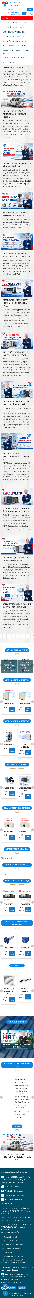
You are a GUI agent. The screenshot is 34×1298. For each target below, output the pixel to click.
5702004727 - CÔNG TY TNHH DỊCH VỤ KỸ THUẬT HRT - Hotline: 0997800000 (16, 1227)
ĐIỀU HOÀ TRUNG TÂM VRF (25, 665)
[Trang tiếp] (28, 636)
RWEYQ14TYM (9, 703)
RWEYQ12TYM (25, 703)
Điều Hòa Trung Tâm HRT (12, 1282)
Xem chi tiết (12, 709)
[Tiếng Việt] (27, 13)
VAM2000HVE (25, 904)
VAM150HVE (9, 904)
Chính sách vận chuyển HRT (13, 1248)
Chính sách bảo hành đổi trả (13, 1245)
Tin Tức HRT (20, 1154)
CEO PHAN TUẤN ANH (13, 68)
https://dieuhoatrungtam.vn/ (13, 1256)
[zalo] (5, 1286)
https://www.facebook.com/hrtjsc (16, 1274)
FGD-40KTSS (25, 948)
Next (32, 665)
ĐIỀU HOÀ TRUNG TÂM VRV (9, 665)
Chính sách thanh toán (11, 1241)
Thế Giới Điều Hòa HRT (12, 1280)
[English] (31, 13)
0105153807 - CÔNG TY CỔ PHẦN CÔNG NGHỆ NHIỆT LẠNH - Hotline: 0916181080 (16, 1211)
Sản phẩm (9, 18)
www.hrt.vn (7, 1252)
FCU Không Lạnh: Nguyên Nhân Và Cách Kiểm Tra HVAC (16, 303)
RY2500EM (9, 948)
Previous (1, 665)
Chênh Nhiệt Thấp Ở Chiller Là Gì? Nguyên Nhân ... (14, 114)
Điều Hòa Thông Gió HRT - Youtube (16, 1277)
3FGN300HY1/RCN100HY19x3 (13, 831)
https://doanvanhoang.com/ (13, 1260)
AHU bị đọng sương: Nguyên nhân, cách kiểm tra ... (16, 456)
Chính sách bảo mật (10, 1237)
